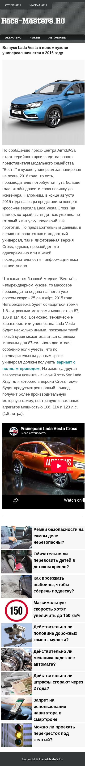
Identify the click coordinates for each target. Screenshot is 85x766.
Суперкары (13, 5)
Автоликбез (57, 37)
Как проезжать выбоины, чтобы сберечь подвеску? (54, 584)
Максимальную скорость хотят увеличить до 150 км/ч (57, 608)
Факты (35, 37)
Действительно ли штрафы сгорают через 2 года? (58, 681)
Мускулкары (38, 5)
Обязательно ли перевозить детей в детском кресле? (54, 560)
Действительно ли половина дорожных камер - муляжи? (55, 633)
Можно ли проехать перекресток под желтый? (54, 733)
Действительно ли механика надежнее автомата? (54, 657)
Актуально (13, 37)
